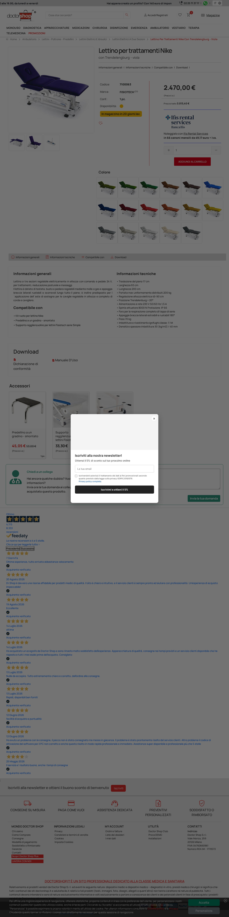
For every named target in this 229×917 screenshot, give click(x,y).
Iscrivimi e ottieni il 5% (114, 489)
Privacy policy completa (90, 481)
